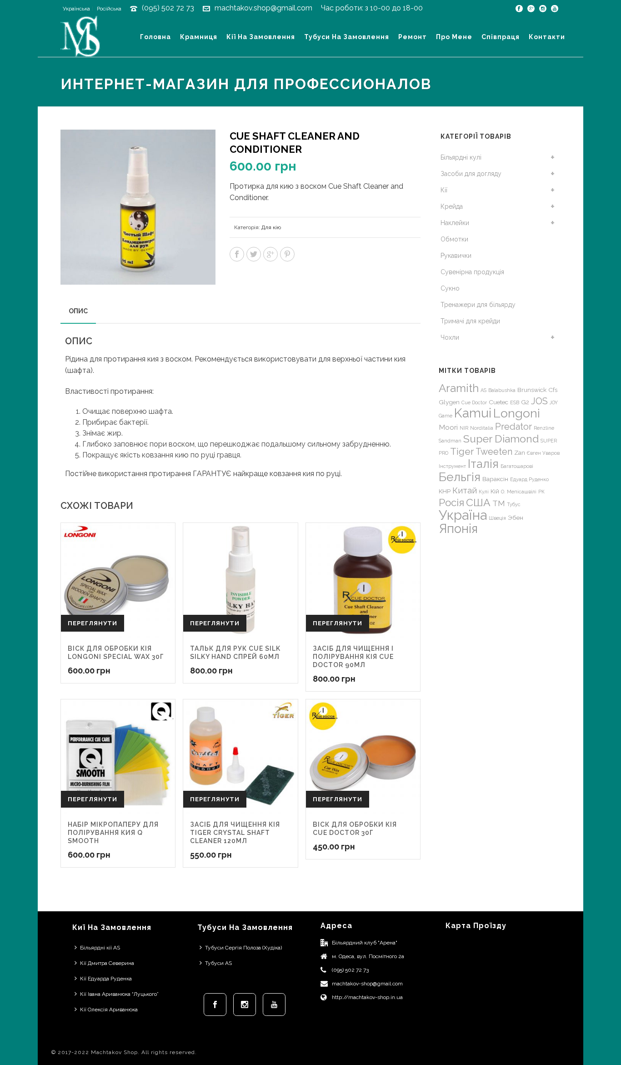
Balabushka (502, 390)
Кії (444, 190)
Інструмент (452, 466)
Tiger (462, 451)
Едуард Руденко (529, 479)
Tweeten (494, 451)
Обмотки (454, 239)
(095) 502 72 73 (168, 8)
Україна (463, 515)
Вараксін (495, 478)
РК (541, 491)
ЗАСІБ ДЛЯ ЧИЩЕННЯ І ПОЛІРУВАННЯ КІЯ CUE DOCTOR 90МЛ (353, 656)
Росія (451, 502)
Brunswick (531, 389)
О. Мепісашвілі (518, 491)
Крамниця (198, 36)
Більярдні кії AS (100, 947)
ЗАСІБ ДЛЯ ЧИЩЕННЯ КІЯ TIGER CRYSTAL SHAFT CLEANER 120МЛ (235, 832)
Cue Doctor (474, 402)
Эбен (515, 517)
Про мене (454, 36)
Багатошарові (517, 466)
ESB (514, 402)
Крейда (452, 206)
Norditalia (481, 428)
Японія (458, 528)
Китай (464, 490)
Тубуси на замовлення (346, 36)
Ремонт (412, 36)
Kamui (472, 413)
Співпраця (500, 36)
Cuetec (498, 402)
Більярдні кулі (461, 157)
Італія (483, 464)
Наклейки (455, 222)
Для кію (271, 227)
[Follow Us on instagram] (244, 1004)
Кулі (484, 491)
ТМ (498, 503)
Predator (513, 426)
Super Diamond (501, 438)
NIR (464, 428)
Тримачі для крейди (470, 321)
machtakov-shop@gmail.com (367, 983)
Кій (495, 491)
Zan (519, 452)
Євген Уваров (543, 453)
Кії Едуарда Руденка (106, 978)
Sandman (450, 440)
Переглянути (92, 623)
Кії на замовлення (260, 36)
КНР (445, 491)
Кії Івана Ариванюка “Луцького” (119, 994)
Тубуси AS (218, 963)
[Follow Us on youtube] (274, 1004)
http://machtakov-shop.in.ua (367, 997)
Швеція (497, 518)
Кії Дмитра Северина (107, 963)
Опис (78, 311)
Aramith (459, 388)
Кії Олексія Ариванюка (109, 1009)
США (478, 502)
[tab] (78, 311)
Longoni (516, 413)
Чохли (450, 337)
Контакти (547, 36)
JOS (539, 401)
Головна (155, 36)
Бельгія (460, 477)
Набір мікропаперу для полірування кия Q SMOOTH (113, 832)
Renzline (544, 428)
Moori (448, 427)
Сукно (450, 288)
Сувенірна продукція (472, 272)
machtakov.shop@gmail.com (263, 8)
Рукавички (456, 255)
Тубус (514, 504)
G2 (525, 402)
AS (483, 390)
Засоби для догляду (471, 173)
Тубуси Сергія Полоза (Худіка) (243, 947)
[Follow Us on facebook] (215, 1004)
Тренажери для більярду (478, 304)
